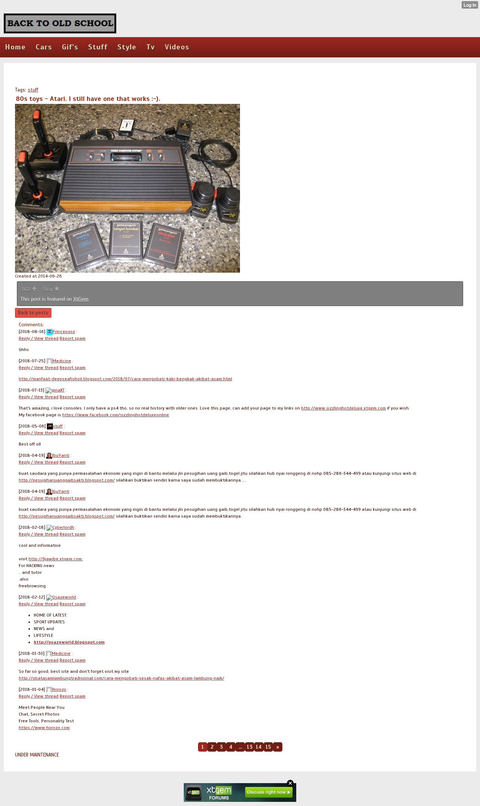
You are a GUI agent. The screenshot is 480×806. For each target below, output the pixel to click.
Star (48, 289)
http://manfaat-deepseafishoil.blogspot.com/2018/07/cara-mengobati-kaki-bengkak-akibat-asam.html (125, 378)
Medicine (61, 360)
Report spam (73, 338)
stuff (33, 90)
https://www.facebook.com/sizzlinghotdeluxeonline (115, 414)
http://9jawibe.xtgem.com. (55, 558)
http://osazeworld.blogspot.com (69, 642)
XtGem (80, 299)
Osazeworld (64, 597)
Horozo (59, 689)
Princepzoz (63, 331)
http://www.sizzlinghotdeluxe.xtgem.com (343, 408)
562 (26, 289)
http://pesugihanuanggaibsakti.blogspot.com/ (67, 480)
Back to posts (33, 313)
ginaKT (57, 390)
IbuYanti (60, 455)
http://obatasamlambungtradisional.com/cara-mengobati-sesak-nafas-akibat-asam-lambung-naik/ (121, 678)
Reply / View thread (38, 338)
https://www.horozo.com (44, 727)
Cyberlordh (63, 527)
